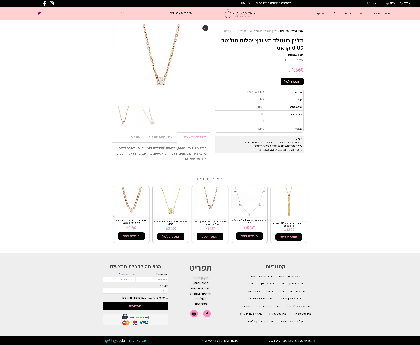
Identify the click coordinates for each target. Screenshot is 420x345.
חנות (362, 13)
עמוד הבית (297, 31)
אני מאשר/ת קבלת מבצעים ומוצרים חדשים (143, 298)
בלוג (334, 13)
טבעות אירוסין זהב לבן (289, 276)
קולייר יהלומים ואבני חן (292, 321)
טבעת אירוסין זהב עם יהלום (293, 291)
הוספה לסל (292, 81)
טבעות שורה (245, 306)
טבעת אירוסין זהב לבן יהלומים (259, 291)
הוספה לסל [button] (288, 237)
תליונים (284, 31)
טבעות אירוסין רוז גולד (262, 276)
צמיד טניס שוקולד (278, 314)
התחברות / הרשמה (181, 13)
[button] (205, 28)
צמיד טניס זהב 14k (302, 314)
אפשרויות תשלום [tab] (160, 137)
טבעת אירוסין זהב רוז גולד (261, 283)
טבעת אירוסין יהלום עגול (261, 298)
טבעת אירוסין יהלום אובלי (298, 306)
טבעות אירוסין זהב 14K (291, 283)
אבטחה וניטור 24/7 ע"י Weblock (220, 341)
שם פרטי (163, 274)
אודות (348, 13)
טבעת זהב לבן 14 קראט (251, 314)
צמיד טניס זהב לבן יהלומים (261, 321)
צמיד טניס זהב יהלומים (269, 306)
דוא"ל (164, 286)
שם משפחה (128, 274)
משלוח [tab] (135, 137)
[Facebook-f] (207, 313)
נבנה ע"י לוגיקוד (137, 341)
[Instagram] (194, 313)
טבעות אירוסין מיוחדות (291, 298)
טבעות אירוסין (381, 13)
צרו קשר (319, 13)
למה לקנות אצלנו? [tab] (193, 137)
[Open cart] (40, 13)
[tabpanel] (161, 154)
